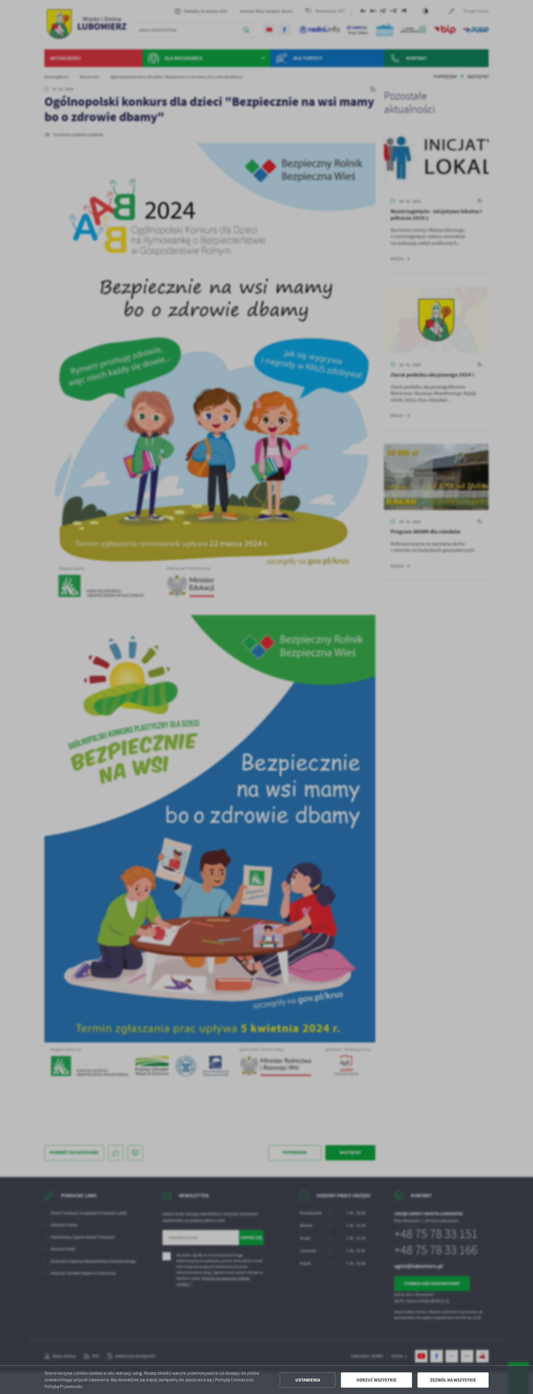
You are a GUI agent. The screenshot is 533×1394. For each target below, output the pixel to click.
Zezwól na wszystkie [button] (453, 1380)
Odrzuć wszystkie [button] (376, 1380)
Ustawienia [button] (307, 1380)
